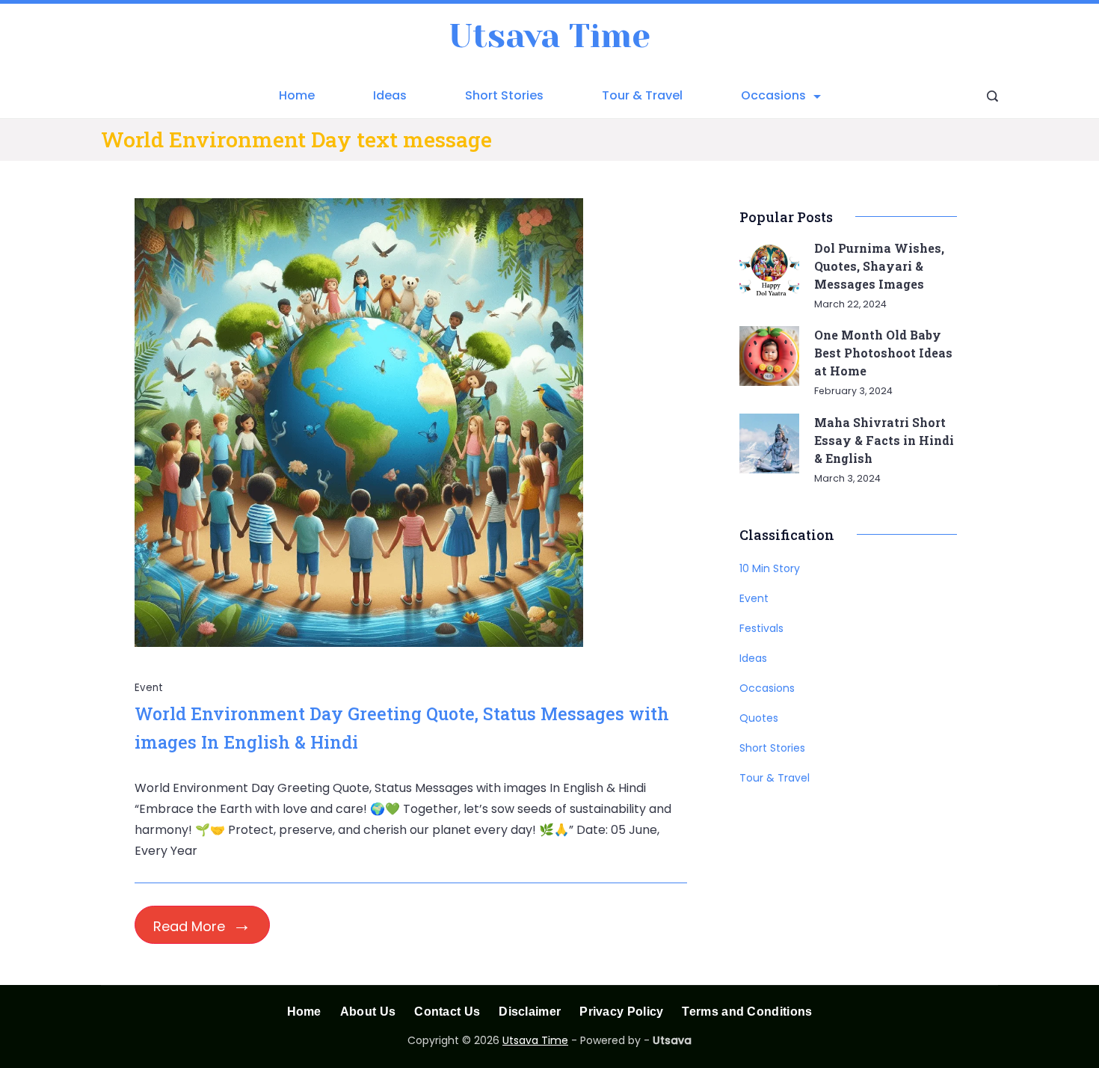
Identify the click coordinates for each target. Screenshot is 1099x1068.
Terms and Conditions (747, 1011)
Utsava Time (549, 36)
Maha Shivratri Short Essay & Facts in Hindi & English (884, 440)
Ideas (390, 95)
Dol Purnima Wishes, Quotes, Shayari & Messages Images (879, 266)
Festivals (761, 628)
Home (297, 95)
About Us (367, 1011)
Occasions (773, 95)
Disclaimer (530, 1011)
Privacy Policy (621, 1011)
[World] (359, 642)
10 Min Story (769, 568)
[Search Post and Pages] (992, 96)
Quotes (758, 718)
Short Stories (504, 95)
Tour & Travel (642, 95)
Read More (189, 926)
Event (149, 688)
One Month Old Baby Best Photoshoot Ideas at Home (883, 352)
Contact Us (447, 1011)
